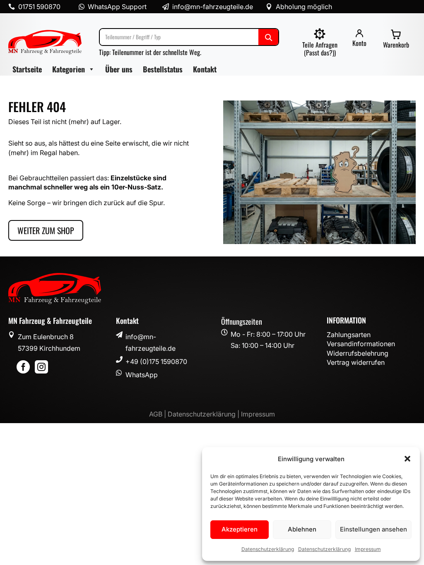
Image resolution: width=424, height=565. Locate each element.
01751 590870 (39, 6)
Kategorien (68, 69)
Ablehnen (302, 529)
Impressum (368, 549)
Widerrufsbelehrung (357, 353)
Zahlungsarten (349, 334)
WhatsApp (141, 375)
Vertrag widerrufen (356, 362)
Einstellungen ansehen (373, 529)
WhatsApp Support (117, 6)
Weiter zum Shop (45, 230)
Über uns (118, 69)
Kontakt (205, 69)
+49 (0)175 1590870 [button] (156, 361)
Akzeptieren (240, 529)
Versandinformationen (361, 344)
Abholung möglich (304, 6)
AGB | (158, 414)
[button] (407, 459)
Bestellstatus (163, 69)
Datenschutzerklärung (267, 549)
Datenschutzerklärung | (204, 414)
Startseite (27, 69)
